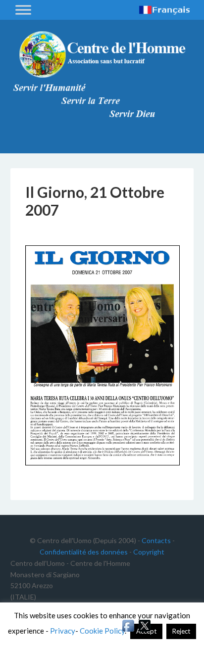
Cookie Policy (102, 630)
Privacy (62, 630)
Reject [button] (181, 631)
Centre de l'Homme (102, 54)
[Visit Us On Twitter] (144, 630)
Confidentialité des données (84, 552)
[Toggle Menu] (23, 9)
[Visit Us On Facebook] (128, 630)
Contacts (156, 540)
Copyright (148, 552)
